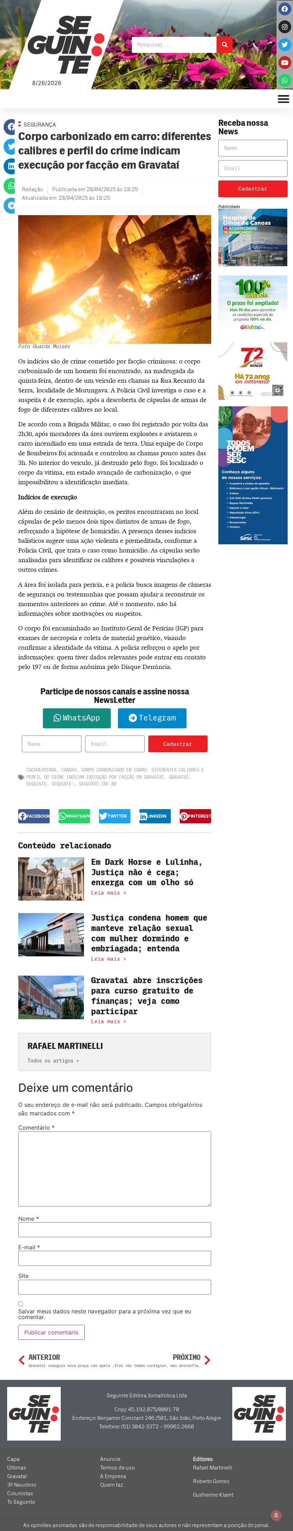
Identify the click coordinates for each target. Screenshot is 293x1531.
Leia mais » (108, 893)
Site (23, 1276)
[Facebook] (284, 9)
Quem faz (111, 1485)
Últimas (16, 1468)
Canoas (68, 770)
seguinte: (62, 784)
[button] (12, 127)
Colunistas (20, 1493)
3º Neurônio (21, 1485)
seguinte (36, 784)
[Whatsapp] (284, 80)
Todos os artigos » (53, 1061)
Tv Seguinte (21, 1502)
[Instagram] (284, 26)
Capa (13, 1459)
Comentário (36, 1127)
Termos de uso (117, 1468)
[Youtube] (284, 62)
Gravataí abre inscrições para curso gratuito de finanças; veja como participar (147, 996)
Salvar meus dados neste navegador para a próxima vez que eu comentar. (104, 1314)
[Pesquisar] (225, 45)
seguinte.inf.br (97, 784)
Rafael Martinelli (212, 1468)
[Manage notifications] (276, 1515)
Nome (28, 1219)
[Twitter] (284, 44)
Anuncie (110, 1459)
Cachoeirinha (41, 770)
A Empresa (113, 1476)
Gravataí (179, 777)
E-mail (29, 1247)
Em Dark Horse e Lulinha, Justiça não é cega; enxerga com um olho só (147, 872)
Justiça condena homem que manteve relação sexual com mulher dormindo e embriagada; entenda (149, 933)
